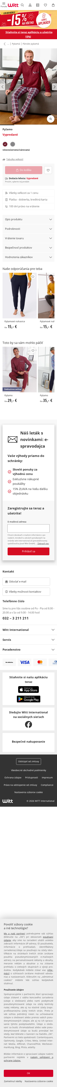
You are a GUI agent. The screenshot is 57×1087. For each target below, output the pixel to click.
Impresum (47, 777)
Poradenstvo (11, 649)
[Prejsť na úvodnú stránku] (13, 5)
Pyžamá (16, 43)
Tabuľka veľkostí (14, 159)
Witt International (16, 630)
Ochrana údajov (12, 777)
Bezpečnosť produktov (18, 247)
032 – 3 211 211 (16, 618)
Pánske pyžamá (31, 43)
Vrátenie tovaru (14, 238)
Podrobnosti (12, 229)
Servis (7, 640)
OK (28, 1073)
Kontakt (8, 571)
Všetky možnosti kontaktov (25, 591)
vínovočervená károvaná (16, 149)
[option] (5, 144)
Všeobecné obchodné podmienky (28, 770)
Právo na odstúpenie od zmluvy (20, 784)
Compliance (47, 784)
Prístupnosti (31, 777)
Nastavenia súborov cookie (39, 1081)
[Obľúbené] (45, 5)
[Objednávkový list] (38, 5)
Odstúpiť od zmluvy (28, 761)
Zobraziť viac (43, 543)
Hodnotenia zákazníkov (19, 257)
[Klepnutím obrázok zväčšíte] (50, 119)
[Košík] (53, 5)
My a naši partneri (14, 933)
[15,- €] (20, 295)
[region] (28, 1003)
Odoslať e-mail (21, 582)
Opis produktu (13, 219)
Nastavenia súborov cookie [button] (28, 792)
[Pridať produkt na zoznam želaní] (48, 170)
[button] (4, 5)
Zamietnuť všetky (13, 1081)
